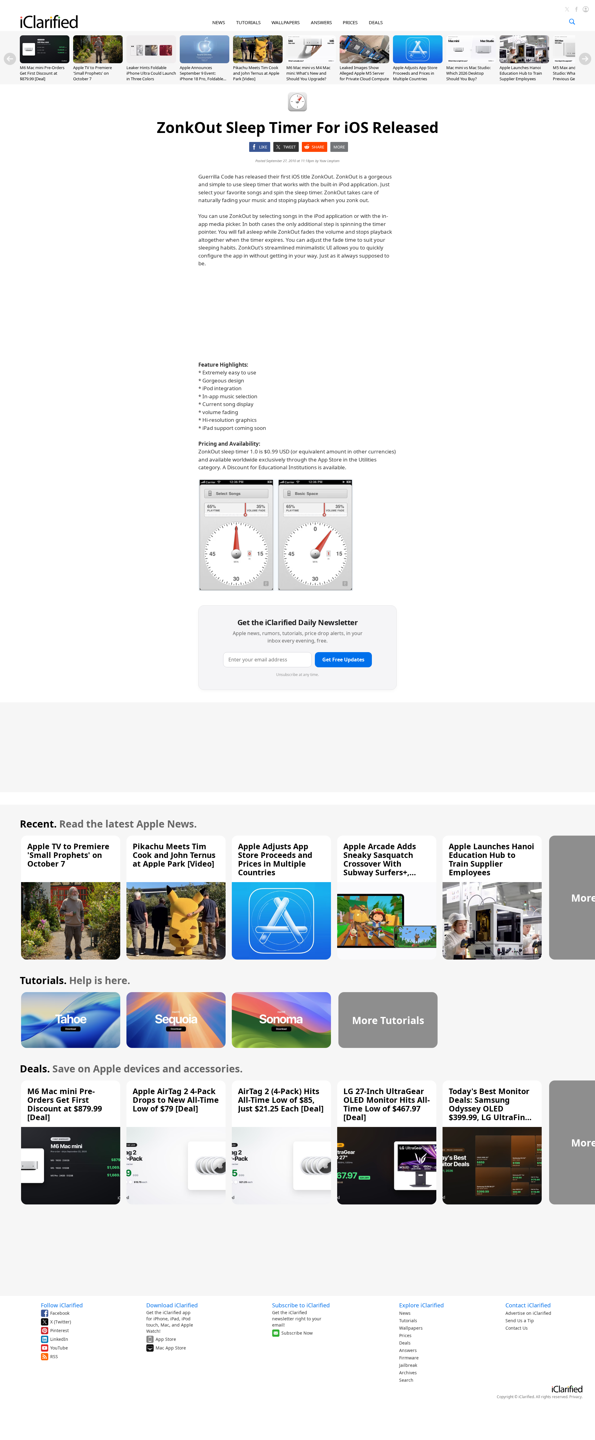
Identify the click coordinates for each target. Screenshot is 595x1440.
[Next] (585, 59)
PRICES (350, 22)
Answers (408, 1350)
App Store (166, 1339)
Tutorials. (43, 980)
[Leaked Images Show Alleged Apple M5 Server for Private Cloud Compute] (364, 61)
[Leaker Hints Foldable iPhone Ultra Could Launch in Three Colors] (151, 61)
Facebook (59, 1313)
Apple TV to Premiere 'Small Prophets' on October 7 (92, 73)
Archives (408, 1373)
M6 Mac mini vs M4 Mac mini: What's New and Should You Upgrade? (308, 73)
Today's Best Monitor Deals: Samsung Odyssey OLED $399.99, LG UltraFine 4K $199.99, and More (489, 1108)
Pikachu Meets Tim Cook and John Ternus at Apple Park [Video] (256, 73)
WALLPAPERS (285, 22)
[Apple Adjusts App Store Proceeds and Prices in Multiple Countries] (418, 61)
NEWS (218, 22)
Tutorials (408, 1320)
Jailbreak (408, 1365)
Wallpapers (411, 1328)
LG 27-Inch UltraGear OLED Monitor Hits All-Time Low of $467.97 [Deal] (386, 1104)
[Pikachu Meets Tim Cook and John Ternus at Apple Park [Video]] (258, 61)
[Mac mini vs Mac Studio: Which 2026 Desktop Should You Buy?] (471, 61)
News (405, 1313)
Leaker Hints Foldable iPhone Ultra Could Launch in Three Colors (151, 73)
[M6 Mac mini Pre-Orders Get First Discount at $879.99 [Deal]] (44, 61)
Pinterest (59, 1330)
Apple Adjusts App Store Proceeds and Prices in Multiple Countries (415, 73)
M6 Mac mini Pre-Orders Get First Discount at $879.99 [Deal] (42, 73)
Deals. (35, 1068)
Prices (405, 1335)
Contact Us (516, 1328)
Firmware (409, 1358)
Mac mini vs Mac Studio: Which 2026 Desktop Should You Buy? (468, 73)
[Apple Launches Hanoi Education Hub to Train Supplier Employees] (524, 61)
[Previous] (10, 59)
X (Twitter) (60, 1322)
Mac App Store (171, 1348)
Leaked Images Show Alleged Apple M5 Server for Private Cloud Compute (364, 73)
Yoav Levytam (330, 160)
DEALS (376, 22)
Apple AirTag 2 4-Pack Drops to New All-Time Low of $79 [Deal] (176, 1100)
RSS (54, 1356)
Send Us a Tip (519, 1320)
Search (406, 1380)
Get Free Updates (343, 659)
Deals (405, 1343)
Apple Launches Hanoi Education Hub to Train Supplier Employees (521, 73)
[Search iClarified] (572, 22)
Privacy (575, 1396)
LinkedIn (59, 1339)
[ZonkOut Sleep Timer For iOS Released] (275, 535)
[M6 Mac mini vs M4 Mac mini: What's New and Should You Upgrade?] (311, 61)
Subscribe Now (297, 1333)
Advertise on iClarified (528, 1313)
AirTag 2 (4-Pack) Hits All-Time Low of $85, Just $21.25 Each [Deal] (281, 1100)
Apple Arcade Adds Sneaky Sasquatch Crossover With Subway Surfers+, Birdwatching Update (384, 863)
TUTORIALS (248, 22)
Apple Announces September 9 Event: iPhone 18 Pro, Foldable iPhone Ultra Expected (201, 76)
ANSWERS (321, 22)
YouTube (59, 1348)
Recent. (38, 823)
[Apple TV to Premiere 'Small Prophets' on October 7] (98, 61)
